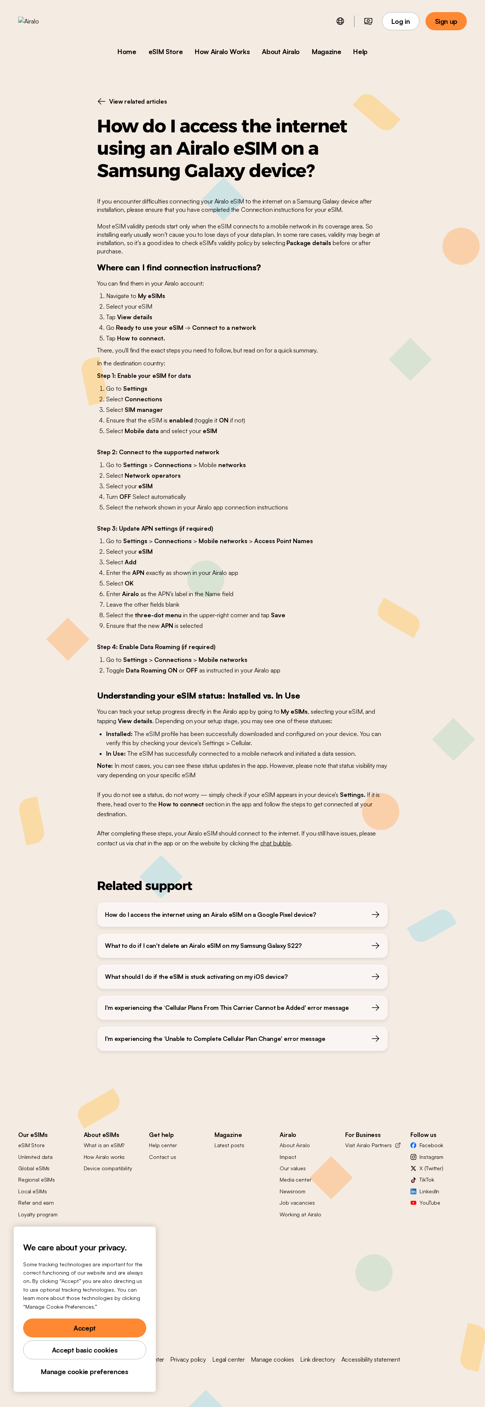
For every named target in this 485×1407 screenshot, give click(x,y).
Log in (400, 21)
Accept (85, 1328)
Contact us (162, 1157)
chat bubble (275, 843)
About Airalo (281, 51)
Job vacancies (297, 1202)
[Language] (340, 21)
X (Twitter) (431, 1168)
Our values (293, 1168)
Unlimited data (35, 1157)
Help (360, 51)
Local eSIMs (32, 1191)
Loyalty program (38, 1214)
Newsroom (292, 1191)
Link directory (317, 1359)
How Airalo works (104, 1157)
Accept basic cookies (85, 1350)
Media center (295, 1179)
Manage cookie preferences (84, 1371)
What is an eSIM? (104, 1145)
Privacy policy (188, 1359)
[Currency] (368, 21)
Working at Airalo (300, 1214)
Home (126, 51)
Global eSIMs (34, 1168)
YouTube (429, 1202)
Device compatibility (108, 1168)
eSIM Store (166, 51)
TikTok (426, 1179)
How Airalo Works (222, 51)
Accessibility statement (370, 1359)
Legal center (228, 1359)
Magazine (326, 51)
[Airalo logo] (40, 21)
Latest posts (229, 1145)
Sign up (446, 21)
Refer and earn (36, 1202)
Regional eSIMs (36, 1179)
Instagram (431, 1157)
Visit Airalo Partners (368, 1145)
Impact (288, 1157)
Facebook (431, 1145)
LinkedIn (429, 1191)
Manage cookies (272, 1359)
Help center (163, 1145)
